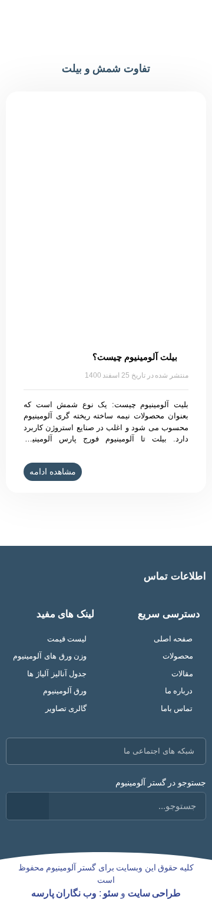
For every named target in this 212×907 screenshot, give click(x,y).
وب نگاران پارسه (64, 893)
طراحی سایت (154, 893)
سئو (110, 893)
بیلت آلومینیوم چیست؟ (134, 357)
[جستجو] (27, 806)
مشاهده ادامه (52, 471)
